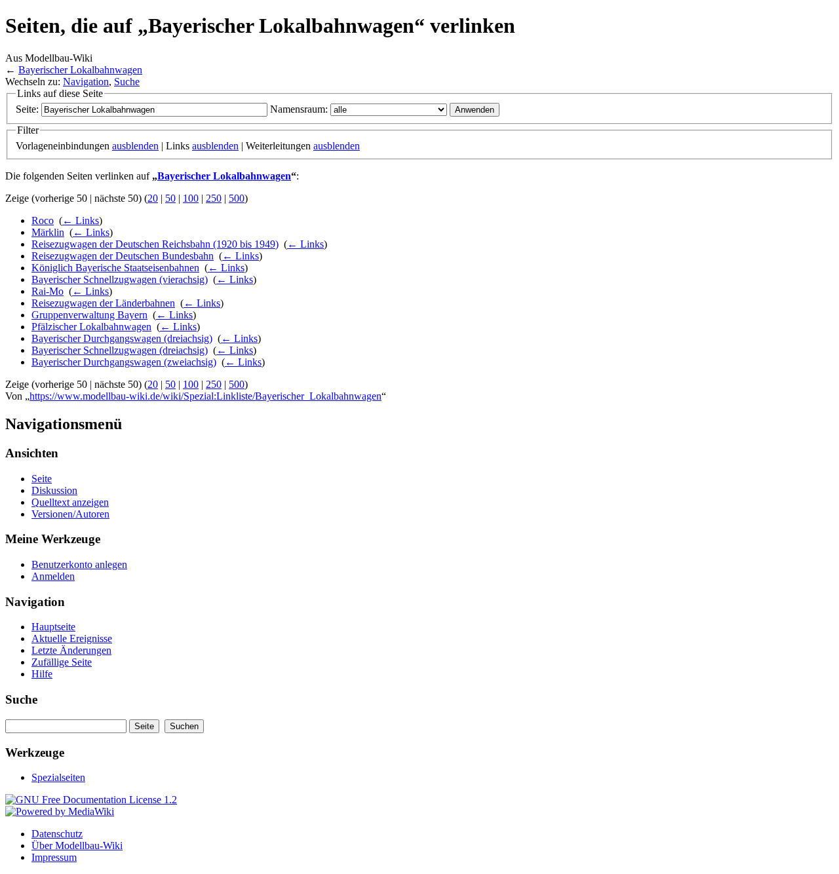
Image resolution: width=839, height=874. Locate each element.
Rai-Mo (47, 291)
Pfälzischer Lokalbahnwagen (91, 326)
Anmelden (53, 576)
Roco (42, 220)
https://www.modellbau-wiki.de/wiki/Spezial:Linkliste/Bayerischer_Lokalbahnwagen (205, 396)
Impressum (54, 857)
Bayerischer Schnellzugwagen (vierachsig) (119, 279)
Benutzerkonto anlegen (79, 564)
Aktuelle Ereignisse (71, 638)
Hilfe (41, 673)
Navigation (86, 81)
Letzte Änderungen (71, 650)
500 (236, 198)
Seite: (27, 109)
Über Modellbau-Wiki (77, 845)
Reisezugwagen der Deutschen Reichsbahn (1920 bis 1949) (155, 244)
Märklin (47, 232)
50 (170, 198)
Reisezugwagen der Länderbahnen (103, 303)
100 (191, 198)
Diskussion (54, 490)
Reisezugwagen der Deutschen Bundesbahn (122, 255)
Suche (127, 81)
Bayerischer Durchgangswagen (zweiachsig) (123, 362)
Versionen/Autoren (70, 514)
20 (152, 198)
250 (214, 198)
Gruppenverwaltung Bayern (89, 314)
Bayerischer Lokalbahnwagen (80, 69)
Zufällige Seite (61, 662)
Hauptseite (53, 626)
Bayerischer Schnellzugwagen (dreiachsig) (119, 350)
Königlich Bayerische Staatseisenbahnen (115, 267)
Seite (41, 478)
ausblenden (135, 145)
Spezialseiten (58, 777)
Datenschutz (57, 833)
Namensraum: (299, 109)
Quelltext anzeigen (70, 502)
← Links (80, 220)
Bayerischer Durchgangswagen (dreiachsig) (121, 338)
